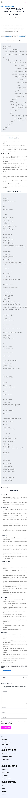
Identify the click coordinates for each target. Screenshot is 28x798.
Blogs (3, 788)
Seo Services (5, 762)
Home (3, 785)
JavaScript (5, 775)
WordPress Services (7, 756)
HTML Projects (6, 769)
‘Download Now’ (8, 36)
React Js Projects (6, 778)
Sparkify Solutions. (7, 670)
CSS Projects (5, 772)
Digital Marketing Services (8, 753)
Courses (4, 791)
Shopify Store (5, 759)
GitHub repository (21, 36)
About (3, 794)
